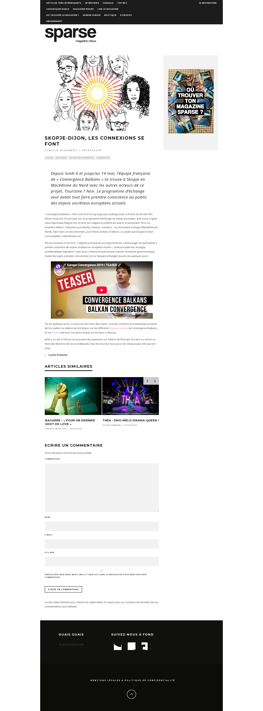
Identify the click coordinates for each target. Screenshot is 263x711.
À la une (49, 158)
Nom (48, 517)
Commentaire (52, 459)
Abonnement (54, 21)
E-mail (49, 535)
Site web (49, 552)
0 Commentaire (103, 158)
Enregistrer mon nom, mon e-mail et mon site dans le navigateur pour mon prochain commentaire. (96, 575)
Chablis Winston (55, 429)
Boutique (110, 15)
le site (55, 332)
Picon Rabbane (112, 425)
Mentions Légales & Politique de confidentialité (132, 680)
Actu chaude (61, 158)
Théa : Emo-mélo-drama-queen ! (131, 420)
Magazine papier (83, 9)
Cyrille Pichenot (61, 150)
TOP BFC (122, 3)
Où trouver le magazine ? (62, 15)
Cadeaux (108, 3)
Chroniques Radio (57, 9)
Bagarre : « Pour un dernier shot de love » (70, 422)
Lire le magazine (107, 9)
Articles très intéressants (63, 3)
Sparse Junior (92, 15)
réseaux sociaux (119, 328)
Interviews (92, 3)
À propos (126, 15)
